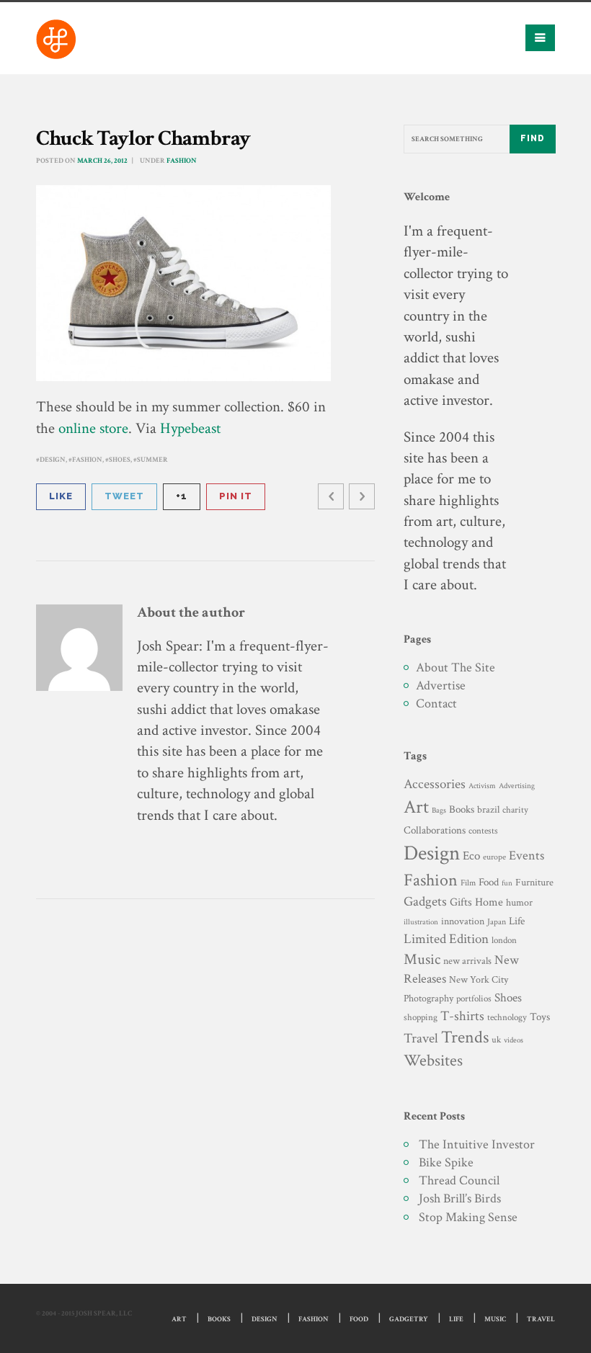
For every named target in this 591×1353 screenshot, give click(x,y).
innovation (462, 921)
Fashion (181, 161)
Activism (482, 786)
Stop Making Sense (468, 1217)
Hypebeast (190, 428)
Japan (496, 921)
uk (496, 1039)
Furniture (534, 882)
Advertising (517, 785)
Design (53, 460)
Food (489, 882)
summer (152, 460)
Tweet (124, 496)
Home (489, 902)
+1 (181, 496)
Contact (436, 703)
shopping (420, 1017)
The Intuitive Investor (477, 1144)
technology (507, 1017)
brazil (488, 809)
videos (513, 1040)
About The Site (455, 667)
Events (526, 855)
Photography (428, 998)
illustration (421, 922)
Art (416, 807)
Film (468, 882)
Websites (433, 1060)
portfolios (474, 998)
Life (517, 921)
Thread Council (459, 1180)
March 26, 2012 (102, 161)
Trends (465, 1037)
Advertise (441, 685)
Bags (439, 810)
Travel (421, 1039)
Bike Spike (446, 1162)
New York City (478, 979)
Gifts (461, 902)
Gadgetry (408, 1319)
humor (519, 902)
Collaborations (435, 830)
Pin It (235, 496)
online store (93, 428)
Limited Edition (446, 939)
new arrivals (467, 961)
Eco (471, 856)
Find (532, 138)
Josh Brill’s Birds (460, 1198)
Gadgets (425, 902)
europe (494, 857)
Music (422, 959)
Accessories (435, 784)
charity (515, 810)
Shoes (119, 460)
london (504, 940)
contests (483, 830)
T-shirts (462, 1016)
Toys (540, 1017)
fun (507, 883)
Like (61, 496)
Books (461, 809)
